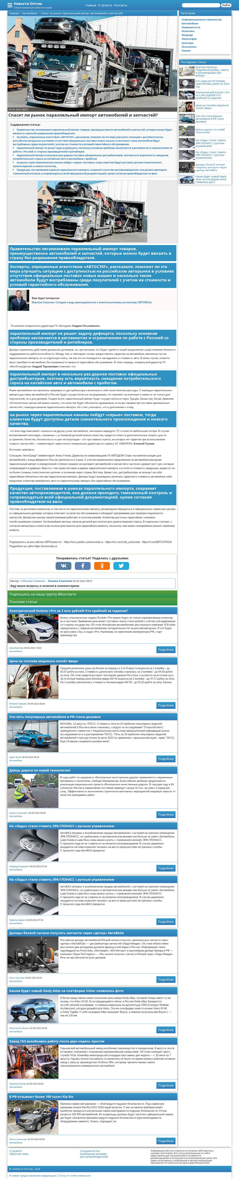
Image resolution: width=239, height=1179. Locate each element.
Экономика (189, 46)
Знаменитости (191, 27)
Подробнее (166, 650)
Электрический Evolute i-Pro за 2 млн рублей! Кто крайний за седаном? (68, 611)
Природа (187, 35)
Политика (188, 31)
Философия (189, 38)
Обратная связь (19, 1154)
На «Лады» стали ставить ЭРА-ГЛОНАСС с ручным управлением (61, 826)
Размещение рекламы (93, 1154)
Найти (226, 5)
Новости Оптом (28, 3)
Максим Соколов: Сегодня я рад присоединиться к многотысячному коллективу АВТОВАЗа (92, 302)
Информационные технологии (202, 19)
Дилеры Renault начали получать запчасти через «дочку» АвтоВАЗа (66, 933)
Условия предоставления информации (32, 1175)
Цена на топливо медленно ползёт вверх (43, 661)
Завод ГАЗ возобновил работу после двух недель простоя (56, 1041)
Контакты (120, 5)
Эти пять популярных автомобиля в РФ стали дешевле (55, 717)
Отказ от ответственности (75, 1175)
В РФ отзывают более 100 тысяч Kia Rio (41, 1097)
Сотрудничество (90, 1151)
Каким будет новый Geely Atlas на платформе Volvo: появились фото (66, 991)
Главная (90, 5)
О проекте (105, 5)
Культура (187, 43)
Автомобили (15, 651)
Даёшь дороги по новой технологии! (39, 770)
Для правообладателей (94, 1156)
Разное (186, 50)
